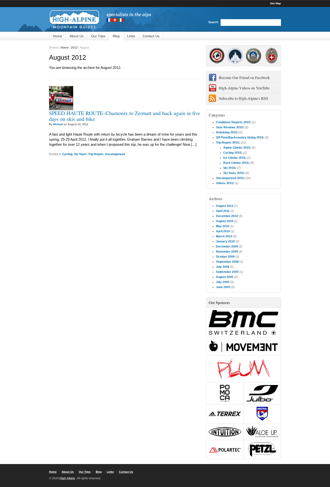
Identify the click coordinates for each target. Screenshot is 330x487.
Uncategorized (115, 154)
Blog (116, 36)
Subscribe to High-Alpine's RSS (243, 98)
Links (131, 36)
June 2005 (223, 287)
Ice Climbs (230, 158)
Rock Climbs (232, 163)
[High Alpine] (100, 19)
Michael (58, 124)
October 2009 (225, 256)
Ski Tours (80, 154)
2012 (74, 47)
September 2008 (227, 261)
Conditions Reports (229, 122)
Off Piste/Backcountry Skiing (236, 137)
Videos (220, 183)
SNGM (235, 56)
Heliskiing (223, 132)
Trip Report (95, 154)
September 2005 (227, 272)
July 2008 (222, 267)
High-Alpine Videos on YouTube (244, 87)
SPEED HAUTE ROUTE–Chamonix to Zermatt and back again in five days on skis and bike (124, 115)
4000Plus (271, 56)
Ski (225, 168)
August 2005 (224, 277)
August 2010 (224, 221)
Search (213, 22)
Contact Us (151, 36)
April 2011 (223, 211)
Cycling (67, 154)
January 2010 (225, 241)
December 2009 (227, 246)
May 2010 (222, 226)
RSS (247, 122)
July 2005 (222, 282)
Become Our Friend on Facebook (244, 77)
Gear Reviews (225, 127)
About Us (77, 36)
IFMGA (253, 56)
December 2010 (227, 216)
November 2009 (227, 251)
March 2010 (224, 236)
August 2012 (224, 206)
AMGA (217, 56)
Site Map (275, 3)
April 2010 (223, 231)
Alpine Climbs (232, 147)
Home (57, 36)
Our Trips (98, 36)
